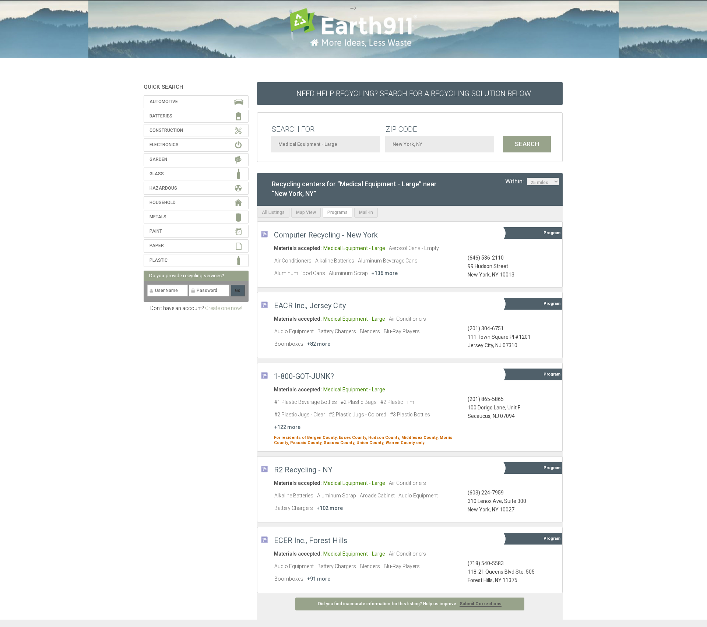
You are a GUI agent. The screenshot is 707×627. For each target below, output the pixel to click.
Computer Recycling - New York (326, 234)
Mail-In (366, 212)
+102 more (330, 508)
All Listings (273, 212)
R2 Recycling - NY (303, 469)
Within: (516, 181)
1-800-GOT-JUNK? (304, 376)
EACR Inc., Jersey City (310, 305)
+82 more (318, 344)
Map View (306, 212)
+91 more (318, 579)
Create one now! (223, 308)
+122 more (287, 427)
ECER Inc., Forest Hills (310, 540)
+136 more (385, 273)
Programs (337, 212)
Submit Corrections (481, 603)
